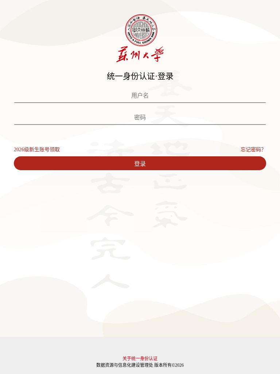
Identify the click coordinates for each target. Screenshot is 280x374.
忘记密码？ (253, 149)
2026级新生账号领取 (37, 149)
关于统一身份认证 (140, 358)
